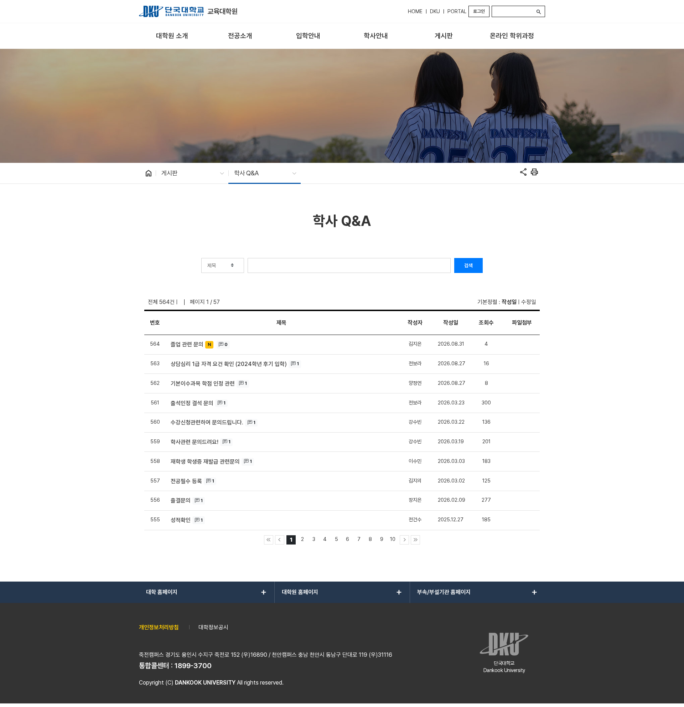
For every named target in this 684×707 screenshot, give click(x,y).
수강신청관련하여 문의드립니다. (207, 422)
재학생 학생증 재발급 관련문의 (205, 461)
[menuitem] (172, 36)
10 (392, 539)
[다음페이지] (404, 540)
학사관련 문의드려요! (194, 442)
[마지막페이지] (415, 540)
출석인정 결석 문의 (192, 403)
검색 (468, 265)
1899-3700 (193, 665)
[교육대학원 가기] (171, 11)
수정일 (528, 302)
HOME (415, 11)
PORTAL (456, 11)
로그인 (479, 11)
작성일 (509, 302)
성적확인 (181, 520)
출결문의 (181, 500)
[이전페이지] (279, 540)
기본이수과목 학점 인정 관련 (203, 383)
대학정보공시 (213, 627)
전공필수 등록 (186, 481)
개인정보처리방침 (159, 627)
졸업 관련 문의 (187, 344)
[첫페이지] (268, 540)
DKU (435, 11)
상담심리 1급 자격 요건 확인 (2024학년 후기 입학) (229, 364)
